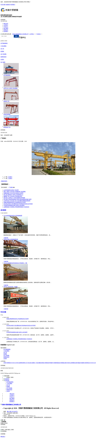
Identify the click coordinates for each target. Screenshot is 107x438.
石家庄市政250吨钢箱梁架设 (10, 239)
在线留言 (8, 4)
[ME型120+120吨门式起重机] (11, 87)
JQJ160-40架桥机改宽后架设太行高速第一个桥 (15, 263)
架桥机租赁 (3, 56)
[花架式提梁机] (11, 113)
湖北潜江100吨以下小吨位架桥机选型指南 (14, 197)
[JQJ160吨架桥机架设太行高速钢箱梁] (15, 232)
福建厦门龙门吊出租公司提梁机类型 (12, 196)
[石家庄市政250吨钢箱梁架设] (15, 256)
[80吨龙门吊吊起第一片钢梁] (15, 304)
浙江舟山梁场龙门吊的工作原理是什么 (13, 194)
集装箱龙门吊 (6, 127)
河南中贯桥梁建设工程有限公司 (20, 34)
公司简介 (5, 25)
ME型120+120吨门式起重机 (10, 88)
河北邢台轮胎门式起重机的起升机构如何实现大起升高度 (18, 203)
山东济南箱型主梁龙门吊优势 (11, 190)
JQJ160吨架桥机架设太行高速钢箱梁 (12, 215)
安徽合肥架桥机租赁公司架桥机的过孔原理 (14, 202)
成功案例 (3, 210)
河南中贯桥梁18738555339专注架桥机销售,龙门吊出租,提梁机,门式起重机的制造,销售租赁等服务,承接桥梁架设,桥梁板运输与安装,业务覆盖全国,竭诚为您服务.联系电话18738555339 (49, 362)
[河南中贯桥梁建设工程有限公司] (10, 12)
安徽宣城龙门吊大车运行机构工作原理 (13, 193)
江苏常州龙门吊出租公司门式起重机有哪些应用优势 (16, 200)
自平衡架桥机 (4, 43)
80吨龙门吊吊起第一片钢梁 (10, 286)
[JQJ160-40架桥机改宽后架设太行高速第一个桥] (15, 280)
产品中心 (5, 26)
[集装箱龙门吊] (11, 126)
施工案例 (5, 28)
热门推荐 (3, 62)
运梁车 (2, 59)
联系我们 (12, 4)
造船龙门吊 (6, 101)
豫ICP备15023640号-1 (12, 411)
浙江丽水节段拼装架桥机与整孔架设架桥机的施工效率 (17, 199)
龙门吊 (2, 48)
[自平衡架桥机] (11, 74)
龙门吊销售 (3, 54)
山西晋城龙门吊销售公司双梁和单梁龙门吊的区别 (16, 207)
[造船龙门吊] (11, 100)
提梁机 (2, 51)
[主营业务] (6, 380)
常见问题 (3, 4)
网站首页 (5, 23)
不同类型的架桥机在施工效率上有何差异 (13, 205)
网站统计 (3, 436)
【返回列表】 (4, 181)
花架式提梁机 (6, 114)
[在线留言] (6, 379)
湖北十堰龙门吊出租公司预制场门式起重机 (14, 191)
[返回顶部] (6, 375)
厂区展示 (38, 34)
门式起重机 (3, 46)
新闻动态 (5, 29)
